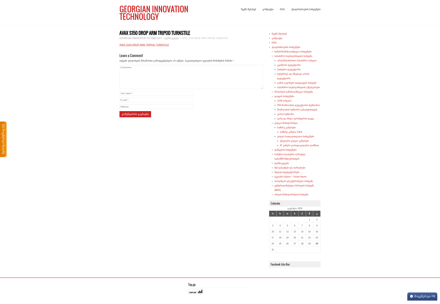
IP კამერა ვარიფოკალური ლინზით (299, 145)
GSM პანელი (284, 100)
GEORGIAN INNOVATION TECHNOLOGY (153, 12)
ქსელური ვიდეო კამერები (294, 141)
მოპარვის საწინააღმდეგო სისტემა (293, 92)
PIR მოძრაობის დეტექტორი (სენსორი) (298, 105)
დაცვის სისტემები (284, 96)
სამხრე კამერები (286, 127)
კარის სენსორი (285, 114)
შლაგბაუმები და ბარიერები (289, 167)
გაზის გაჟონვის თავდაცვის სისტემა (297, 83)
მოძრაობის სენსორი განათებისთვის (297, 109)
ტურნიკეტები (281, 163)
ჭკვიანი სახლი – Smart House (290, 176)
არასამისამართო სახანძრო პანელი (297, 60)
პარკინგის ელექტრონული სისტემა (293, 181)
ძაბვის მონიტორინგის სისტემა (291, 194)
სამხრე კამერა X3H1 (291, 132)
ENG (282, 9)
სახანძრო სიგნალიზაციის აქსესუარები (298, 87)
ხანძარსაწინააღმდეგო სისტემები (293, 51)
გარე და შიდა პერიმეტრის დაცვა (295, 118)
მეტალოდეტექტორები (286, 172)
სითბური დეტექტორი (289, 69)
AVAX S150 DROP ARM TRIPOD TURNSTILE (144, 44)
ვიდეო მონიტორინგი (286, 123)
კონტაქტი (267, 9)
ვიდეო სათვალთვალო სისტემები (295, 136)
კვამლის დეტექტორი (289, 65)
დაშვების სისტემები (285, 150)
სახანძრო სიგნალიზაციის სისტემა (293, 56)
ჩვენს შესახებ (248, 9)
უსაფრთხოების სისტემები (306, 9)
